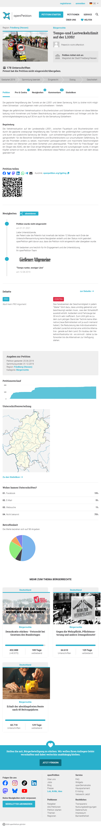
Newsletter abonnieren (19, 804)
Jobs (49, 782)
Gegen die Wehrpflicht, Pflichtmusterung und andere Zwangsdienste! (75, 633)
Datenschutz (81, 810)
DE (94, 3)
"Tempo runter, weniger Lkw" (30, 268)
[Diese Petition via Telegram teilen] (26, 173)
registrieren (65, 3)
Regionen (51, 816)
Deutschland (25, 590)
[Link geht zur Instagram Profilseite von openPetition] (14, 783)
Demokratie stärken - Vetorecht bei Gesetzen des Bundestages (25, 633)
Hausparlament (82, 788)
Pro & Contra (21, 91)
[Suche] (97, 14)
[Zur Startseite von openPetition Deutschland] (17, 16)
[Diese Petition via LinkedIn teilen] (18, 173)
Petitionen (73, 14)
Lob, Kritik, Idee (54, 791)
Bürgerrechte (59, 28)
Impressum (80, 813)
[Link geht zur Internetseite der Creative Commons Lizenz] (4, 824)
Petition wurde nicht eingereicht (31, 224)
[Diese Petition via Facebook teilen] (4, 173)
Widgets (79, 782)
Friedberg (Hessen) (19, 27)
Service (88, 14)
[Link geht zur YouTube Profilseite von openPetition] (24, 790)
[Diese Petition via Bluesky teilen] (9, 173)
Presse (50, 788)
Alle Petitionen (54, 807)
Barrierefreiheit (82, 816)
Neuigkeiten (37, 91)
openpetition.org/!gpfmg (55, 173)
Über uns (51, 779)
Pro (6, 299)
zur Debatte (85, 291)
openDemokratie (83, 785)
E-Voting (79, 791)
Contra (58, 299)
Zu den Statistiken (11, 477)
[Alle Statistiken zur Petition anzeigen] (26, 471)
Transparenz (81, 804)
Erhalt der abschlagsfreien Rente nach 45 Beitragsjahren (25, 708)
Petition (6, 92)
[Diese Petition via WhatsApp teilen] (22, 173)
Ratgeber (51, 804)
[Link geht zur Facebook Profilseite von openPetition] (5, 783)
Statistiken (71, 92)
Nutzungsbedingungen (86, 807)
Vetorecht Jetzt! (82, 794)
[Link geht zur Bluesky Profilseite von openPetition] (14, 790)
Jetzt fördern (50, 762)
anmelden (80, 3)
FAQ (77, 779)
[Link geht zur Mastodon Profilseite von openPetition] (5, 790)
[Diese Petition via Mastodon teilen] (13, 173)
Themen (51, 813)
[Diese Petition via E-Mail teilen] (31, 173)
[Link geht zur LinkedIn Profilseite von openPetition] (34, 783)
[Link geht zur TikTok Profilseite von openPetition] (24, 783)
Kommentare (54, 91)
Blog (49, 785)
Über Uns (71, 20)
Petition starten (51, 14)
